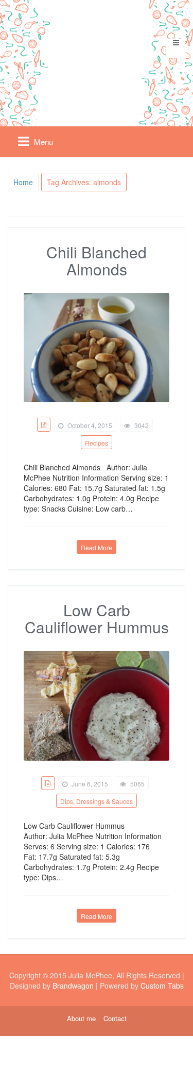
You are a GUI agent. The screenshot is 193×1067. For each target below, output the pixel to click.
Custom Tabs (162, 985)
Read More (96, 547)
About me (81, 1018)
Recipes (96, 442)
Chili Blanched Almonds (96, 260)
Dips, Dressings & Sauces (96, 801)
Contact (115, 1018)
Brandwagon (73, 985)
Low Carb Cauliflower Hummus (97, 618)
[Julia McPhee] (96, 58)
